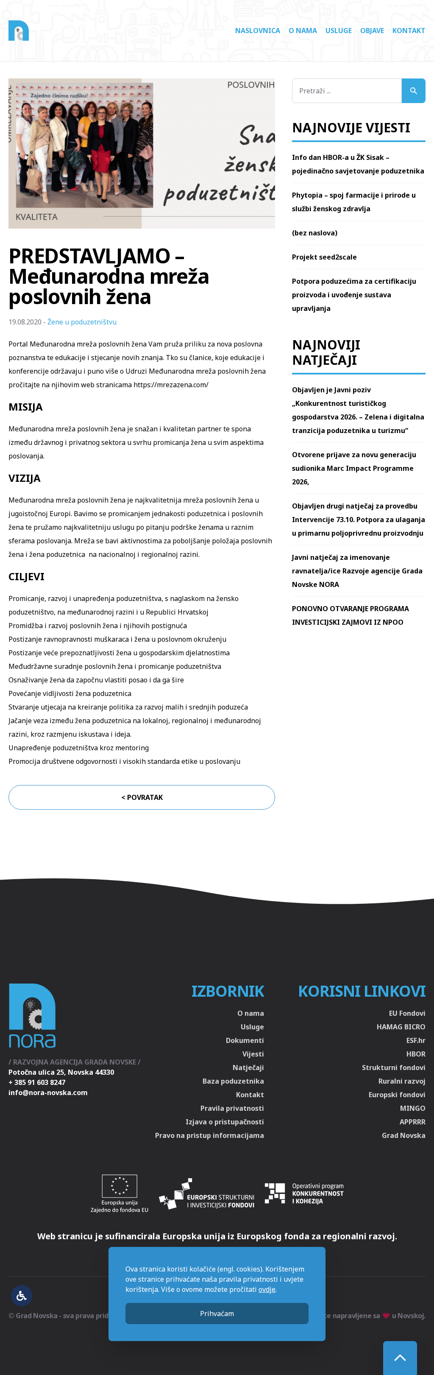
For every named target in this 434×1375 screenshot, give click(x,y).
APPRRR (413, 1121)
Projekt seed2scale (324, 257)
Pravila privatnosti (232, 1108)
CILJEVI (26, 576)
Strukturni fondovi (394, 1067)
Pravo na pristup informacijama (209, 1135)
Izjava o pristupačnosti (225, 1121)
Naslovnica (257, 30)
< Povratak (142, 797)
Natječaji (248, 1067)
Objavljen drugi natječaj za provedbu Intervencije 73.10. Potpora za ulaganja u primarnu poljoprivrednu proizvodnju (358, 519)
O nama (303, 30)
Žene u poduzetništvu (82, 322)
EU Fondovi (407, 1013)
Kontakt (409, 30)
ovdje (267, 1289)
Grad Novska (404, 1135)
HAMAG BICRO (401, 1026)
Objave (372, 30)
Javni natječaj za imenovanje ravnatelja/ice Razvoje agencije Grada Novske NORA (357, 571)
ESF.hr (416, 1040)
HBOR (416, 1054)
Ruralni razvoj (402, 1081)
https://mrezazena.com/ (171, 384)
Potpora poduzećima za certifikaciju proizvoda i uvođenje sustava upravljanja (354, 295)
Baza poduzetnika (233, 1081)
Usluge (339, 30)
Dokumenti (245, 1040)
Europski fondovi (397, 1094)
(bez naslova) (314, 233)
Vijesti (253, 1054)
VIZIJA (24, 478)
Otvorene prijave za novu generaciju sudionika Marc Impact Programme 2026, (354, 468)
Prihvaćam (217, 1313)
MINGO (413, 1108)
